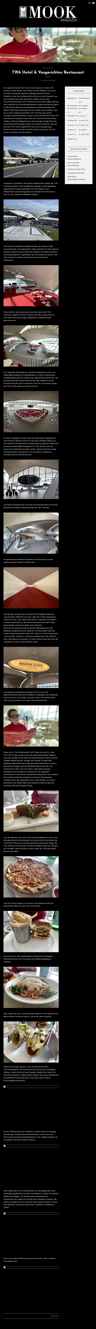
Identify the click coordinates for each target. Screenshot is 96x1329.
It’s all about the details (83, 107)
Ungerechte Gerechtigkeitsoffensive (76, 178)
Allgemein (71, 98)
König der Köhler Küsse (76, 169)
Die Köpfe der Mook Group (72, 107)
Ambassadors (84, 98)
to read (81, 130)
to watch (82, 134)
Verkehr (70, 139)
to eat (81, 120)
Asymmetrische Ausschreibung (73, 164)
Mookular (48, 68)
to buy (81, 116)
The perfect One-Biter (76, 173)
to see (69, 134)
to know (70, 125)
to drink (70, 120)
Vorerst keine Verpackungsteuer (74, 157)
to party (70, 130)
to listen (82, 125)
